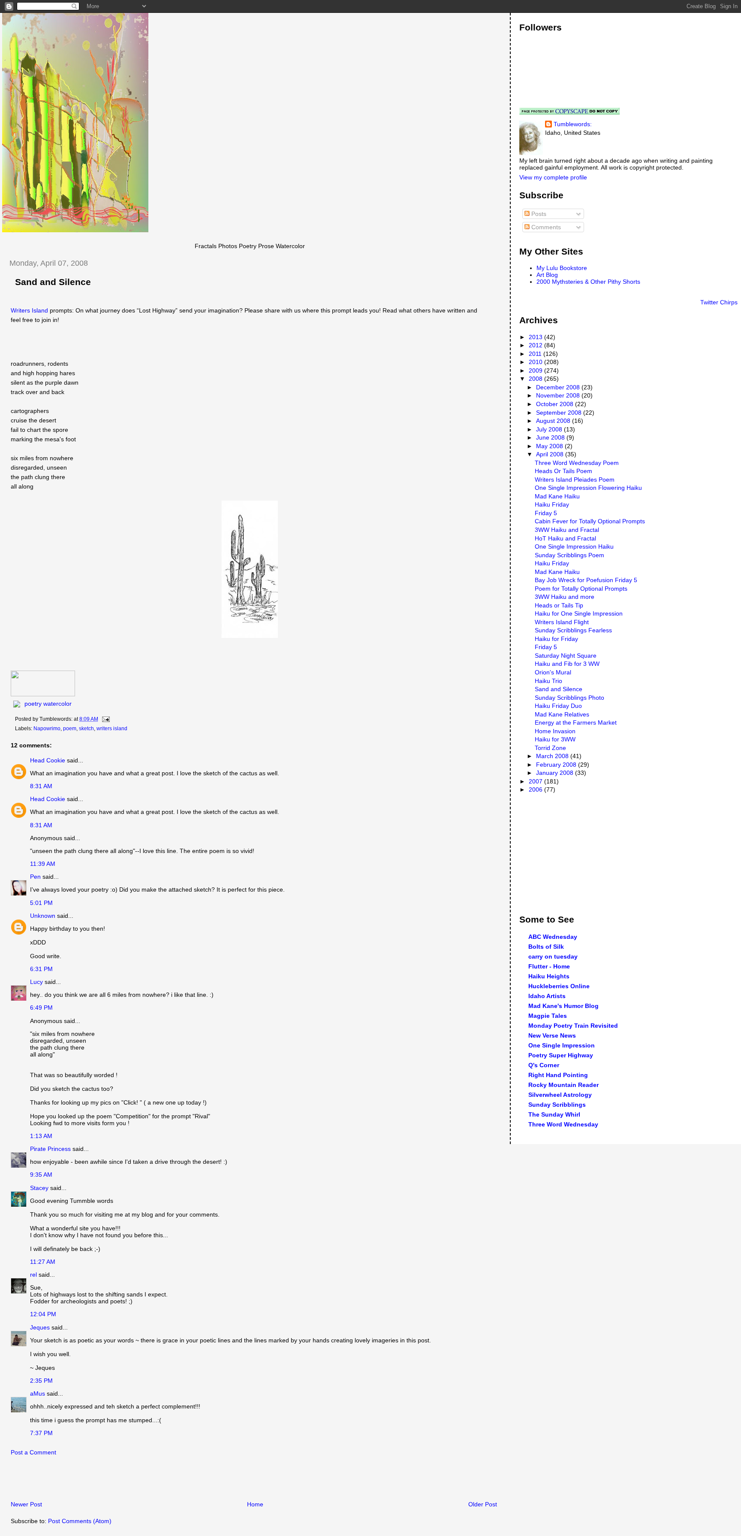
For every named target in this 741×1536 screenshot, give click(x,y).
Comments (545, 227)
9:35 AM (41, 1174)
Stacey (39, 1187)
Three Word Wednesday (563, 1124)
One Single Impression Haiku (574, 546)
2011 (536, 353)
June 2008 (551, 437)
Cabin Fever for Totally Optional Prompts (590, 521)
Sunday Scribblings (557, 1104)
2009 (536, 370)
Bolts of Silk (546, 946)
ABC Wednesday (552, 936)
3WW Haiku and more (564, 596)
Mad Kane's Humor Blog (563, 1005)
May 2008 (550, 446)
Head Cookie (47, 760)
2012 (536, 345)
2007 (536, 781)
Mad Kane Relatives (562, 714)
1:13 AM (41, 1135)
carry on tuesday (553, 956)
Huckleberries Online (559, 986)
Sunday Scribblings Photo (569, 697)
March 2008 (553, 756)
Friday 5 (546, 513)
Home (255, 1504)
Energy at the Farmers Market (576, 722)
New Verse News (552, 1035)
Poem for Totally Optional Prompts (581, 588)
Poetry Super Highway (560, 1055)
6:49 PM (41, 1007)
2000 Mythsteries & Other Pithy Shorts (588, 281)
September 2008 (559, 412)
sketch (86, 729)
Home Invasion (555, 731)
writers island (111, 729)
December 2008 (558, 387)
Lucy (36, 981)
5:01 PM (41, 902)
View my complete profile (553, 177)
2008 (536, 378)
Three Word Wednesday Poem (577, 462)
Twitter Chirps (719, 302)
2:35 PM (41, 1380)
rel (33, 1274)
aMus (37, 1393)
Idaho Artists (547, 996)
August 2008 (554, 420)
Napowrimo (46, 729)
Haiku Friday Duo (558, 705)
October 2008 (555, 404)
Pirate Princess (50, 1148)
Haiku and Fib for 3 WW (567, 663)
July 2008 (550, 429)
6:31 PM (41, 968)
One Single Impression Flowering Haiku (588, 487)
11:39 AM (42, 863)
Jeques (40, 1327)
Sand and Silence (53, 282)
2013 (536, 337)
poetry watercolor (48, 703)
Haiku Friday (552, 504)
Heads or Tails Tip (559, 605)
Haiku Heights (548, 976)
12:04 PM (43, 1314)
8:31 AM (41, 786)
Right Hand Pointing (558, 1075)
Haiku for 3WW (555, 739)
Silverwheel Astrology (560, 1094)
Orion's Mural (553, 672)
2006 (536, 789)
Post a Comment (33, 1452)
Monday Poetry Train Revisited (573, 1025)
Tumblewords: (573, 124)
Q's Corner (543, 1065)
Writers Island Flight (562, 622)
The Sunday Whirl (554, 1114)
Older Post (482, 1504)
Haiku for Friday (556, 638)
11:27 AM (42, 1261)
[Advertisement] (102, 1481)
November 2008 (558, 395)
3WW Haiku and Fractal (567, 529)
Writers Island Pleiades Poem (574, 479)
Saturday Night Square (565, 655)
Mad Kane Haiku (557, 496)
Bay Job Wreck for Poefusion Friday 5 (586, 580)
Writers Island (29, 310)
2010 (536, 361)
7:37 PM (41, 1433)
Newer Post (26, 1504)
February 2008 (557, 764)
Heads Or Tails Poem (563, 470)
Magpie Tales (547, 1015)
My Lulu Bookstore (561, 267)
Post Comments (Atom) (79, 1521)
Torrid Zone (550, 747)
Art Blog (547, 274)
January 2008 (555, 772)
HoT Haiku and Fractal (565, 538)
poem (69, 729)
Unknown (42, 915)
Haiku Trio (548, 680)
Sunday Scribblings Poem (569, 555)
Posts (538, 213)
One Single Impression (561, 1045)
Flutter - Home (549, 966)
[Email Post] (104, 719)
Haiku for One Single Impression (579, 613)
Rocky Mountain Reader (563, 1084)
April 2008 (550, 454)
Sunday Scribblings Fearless (573, 630)
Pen (35, 876)
